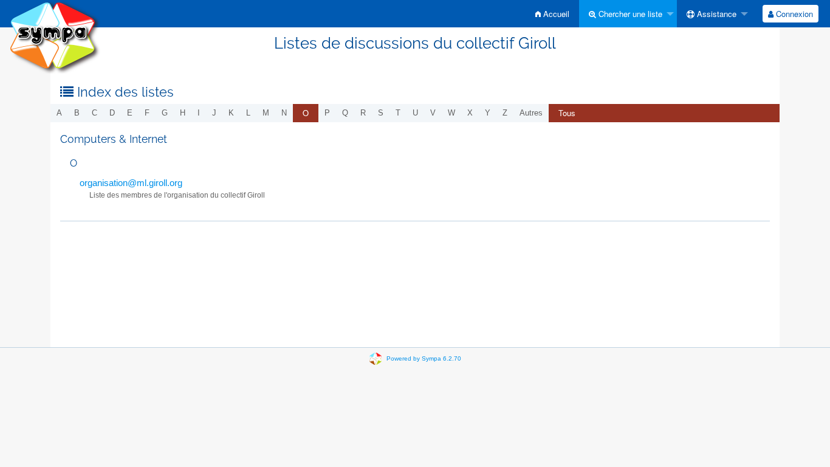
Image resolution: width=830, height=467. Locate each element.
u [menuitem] (415, 112)
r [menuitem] (363, 112)
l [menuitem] (248, 112)
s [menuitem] (380, 112)
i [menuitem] (198, 112)
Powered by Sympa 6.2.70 (423, 358)
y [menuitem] (487, 112)
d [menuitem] (112, 112)
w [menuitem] (451, 112)
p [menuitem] (327, 112)
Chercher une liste (629, 13)
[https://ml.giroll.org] (54, 36)
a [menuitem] (59, 112)
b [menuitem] (77, 112)
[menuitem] (552, 13)
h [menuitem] (182, 112)
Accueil (555, 13)
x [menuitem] (470, 112)
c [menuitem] (94, 112)
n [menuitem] (284, 112)
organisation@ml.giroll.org (131, 183)
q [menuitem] (345, 112)
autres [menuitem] (531, 112)
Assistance (715, 13)
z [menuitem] (504, 112)
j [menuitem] (214, 112)
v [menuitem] (433, 112)
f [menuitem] (147, 112)
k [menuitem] (231, 112)
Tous (566, 113)
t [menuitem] (398, 112)
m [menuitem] (265, 112)
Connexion (793, 13)
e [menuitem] (129, 112)
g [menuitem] (165, 112)
